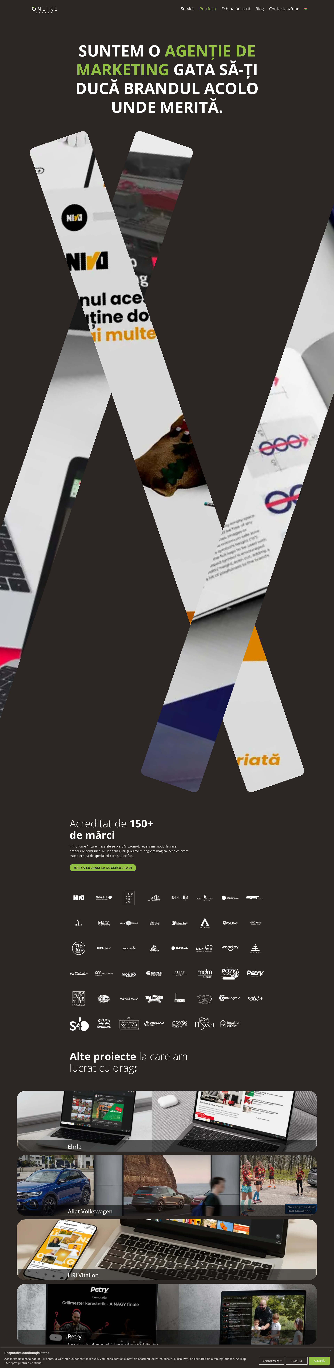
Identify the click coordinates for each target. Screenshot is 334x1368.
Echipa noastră (235, 8)
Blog (259, 8)
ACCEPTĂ (319, 1360)
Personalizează (270, 1360)
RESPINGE (297, 1360)
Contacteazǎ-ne (284, 8)
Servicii (187, 8)
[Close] (330, 1351)
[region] (167, 1358)
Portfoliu (208, 8)
